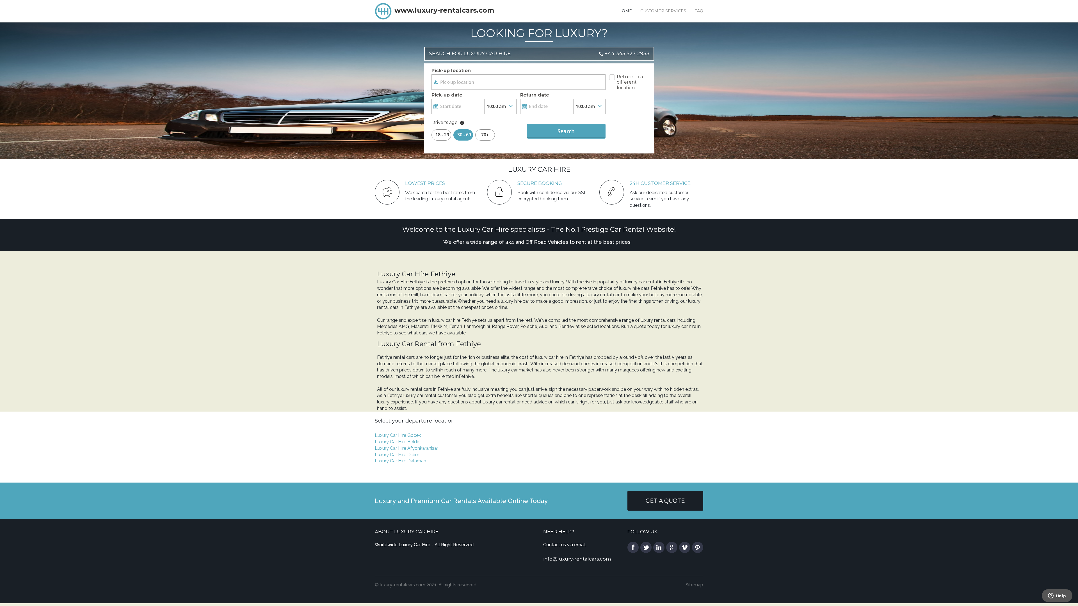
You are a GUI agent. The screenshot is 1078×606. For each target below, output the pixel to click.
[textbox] (518, 81)
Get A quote (665, 500)
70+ (485, 135)
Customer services (663, 10)
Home (625, 10)
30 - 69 (464, 135)
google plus (671, 547)
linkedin (658, 547)
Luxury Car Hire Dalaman (400, 460)
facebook (633, 547)
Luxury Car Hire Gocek (398, 435)
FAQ (699, 10)
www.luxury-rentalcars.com (444, 10)
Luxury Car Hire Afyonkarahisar (406, 448)
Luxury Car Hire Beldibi (398, 441)
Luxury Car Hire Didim (397, 454)
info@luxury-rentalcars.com (577, 559)
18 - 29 (442, 135)
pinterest (697, 547)
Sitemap (694, 584)
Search (566, 131)
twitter (646, 547)
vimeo (684, 547)
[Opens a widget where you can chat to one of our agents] (1057, 596)
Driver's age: (444, 122)
